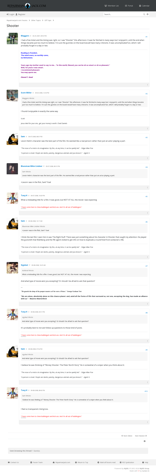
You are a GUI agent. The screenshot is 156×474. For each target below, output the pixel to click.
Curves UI (145, 471)
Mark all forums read (107, 462)
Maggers (25, 35)
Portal (130, 5)
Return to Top (82, 462)
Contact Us (14, 462)
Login (11, 14)
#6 (147, 222)
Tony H (24, 195)
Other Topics (36, 20)
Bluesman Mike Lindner (31, 166)
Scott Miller (26, 92)
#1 (147, 37)
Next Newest (140, 436)
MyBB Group (144, 468)
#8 (147, 313)
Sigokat (24, 265)
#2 (147, 94)
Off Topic (48, 20)
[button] (147, 85)
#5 (147, 196)
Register (21, 14)
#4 (147, 167)
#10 (146, 391)
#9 (147, 350)
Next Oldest (127, 436)
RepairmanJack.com (62, 462)
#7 (147, 266)
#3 (147, 137)
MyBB (126, 468)
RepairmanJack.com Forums (17, 20)
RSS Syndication (127, 462)
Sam (23, 136)
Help (146, 462)
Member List (113, 5)
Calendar (145, 5)
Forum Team (37, 462)
